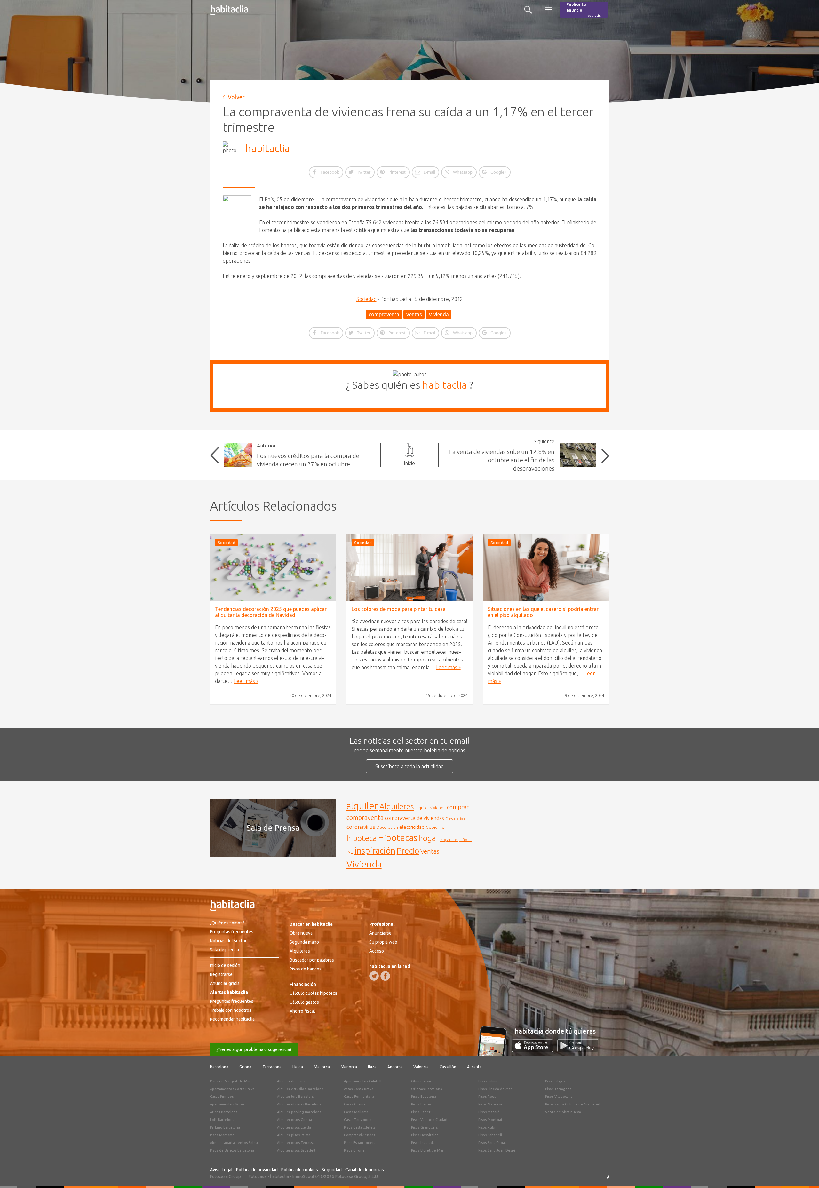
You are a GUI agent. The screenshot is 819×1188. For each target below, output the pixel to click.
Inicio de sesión (225, 965)
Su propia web (383, 942)
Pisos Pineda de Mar (495, 1089)
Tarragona (272, 1067)
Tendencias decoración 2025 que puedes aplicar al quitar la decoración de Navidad (271, 612)
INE (349, 852)
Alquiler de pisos (291, 1081)
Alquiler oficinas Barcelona (299, 1104)
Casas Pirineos (222, 1096)
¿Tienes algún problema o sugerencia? (254, 1049)
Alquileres (396, 806)
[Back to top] (805, 1174)
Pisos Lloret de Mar (427, 1150)
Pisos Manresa (490, 1104)
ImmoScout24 (306, 1176)
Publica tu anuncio (583, 9)
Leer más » (246, 681)
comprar (458, 807)
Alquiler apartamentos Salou (234, 1142)
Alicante (474, 1067)
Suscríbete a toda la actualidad (409, 766)
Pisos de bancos (306, 968)
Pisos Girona (354, 1150)
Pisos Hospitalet (424, 1135)
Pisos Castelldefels (359, 1127)
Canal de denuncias (364, 1169)
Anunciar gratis (225, 983)
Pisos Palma (487, 1081)
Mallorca (322, 1067)
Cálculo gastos (304, 1002)
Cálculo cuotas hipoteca (313, 993)
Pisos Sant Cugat (492, 1142)
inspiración (374, 850)
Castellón (448, 1067)
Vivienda (439, 314)
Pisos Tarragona (558, 1089)
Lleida (297, 1067)
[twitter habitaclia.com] (374, 976)
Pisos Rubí (486, 1127)
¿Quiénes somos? (227, 922)
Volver (236, 97)
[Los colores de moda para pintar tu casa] (409, 567)
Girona (245, 1067)
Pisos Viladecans (558, 1096)
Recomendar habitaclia (232, 1019)
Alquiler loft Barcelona (296, 1096)
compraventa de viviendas (414, 818)
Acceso (376, 951)
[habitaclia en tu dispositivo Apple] (534, 1050)
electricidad (412, 827)
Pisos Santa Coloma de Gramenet (573, 1104)
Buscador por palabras (312, 959)
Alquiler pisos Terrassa (295, 1142)
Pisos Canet (421, 1112)
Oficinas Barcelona (426, 1089)
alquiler (362, 806)
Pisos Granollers (424, 1127)
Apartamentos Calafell (362, 1081)
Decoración (387, 827)
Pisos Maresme (222, 1135)
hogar (428, 838)
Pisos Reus (487, 1096)
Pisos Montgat (490, 1119)
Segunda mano (304, 942)
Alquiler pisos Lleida (294, 1127)
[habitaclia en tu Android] (577, 1050)
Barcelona (219, 1067)
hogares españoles (456, 839)
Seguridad (332, 1169)
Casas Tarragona (357, 1119)
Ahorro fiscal (302, 1011)
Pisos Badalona (423, 1096)
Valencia (421, 1067)
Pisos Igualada (423, 1142)
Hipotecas (397, 838)
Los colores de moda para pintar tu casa (399, 609)
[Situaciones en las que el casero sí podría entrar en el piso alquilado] (546, 567)
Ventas (414, 314)
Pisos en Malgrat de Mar (230, 1081)
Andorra (394, 1067)
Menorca (349, 1067)
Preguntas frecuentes (231, 931)
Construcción (455, 818)
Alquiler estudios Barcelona (300, 1089)
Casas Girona (354, 1104)
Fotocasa (257, 1176)
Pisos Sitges (555, 1081)
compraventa (384, 314)
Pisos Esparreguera (360, 1142)
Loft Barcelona (222, 1119)
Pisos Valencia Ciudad (429, 1119)
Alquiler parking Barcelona (299, 1112)
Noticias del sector (228, 940)
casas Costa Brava (358, 1089)
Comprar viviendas (359, 1135)
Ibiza (372, 1067)
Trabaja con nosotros (230, 1010)
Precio (408, 850)
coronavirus (360, 827)
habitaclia (267, 148)
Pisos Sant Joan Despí (496, 1150)
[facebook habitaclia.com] (385, 976)
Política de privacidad (257, 1169)
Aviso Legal (221, 1169)
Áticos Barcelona (224, 1112)
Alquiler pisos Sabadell (296, 1150)
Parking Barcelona (225, 1127)
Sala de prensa (224, 949)
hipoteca (361, 838)
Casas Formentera (359, 1096)
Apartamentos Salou (227, 1104)
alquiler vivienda (430, 807)
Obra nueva (301, 933)
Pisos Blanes (421, 1104)
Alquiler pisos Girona (294, 1119)
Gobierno (435, 827)
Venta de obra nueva (563, 1112)
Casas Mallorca (356, 1112)
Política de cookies (299, 1169)
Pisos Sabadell (490, 1135)
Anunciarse (380, 933)
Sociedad (366, 299)
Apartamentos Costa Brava (232, 1089)
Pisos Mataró (489, 1112)
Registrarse (221, 974)
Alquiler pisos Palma (293, 1135)
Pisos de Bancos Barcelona (232, 1150)
